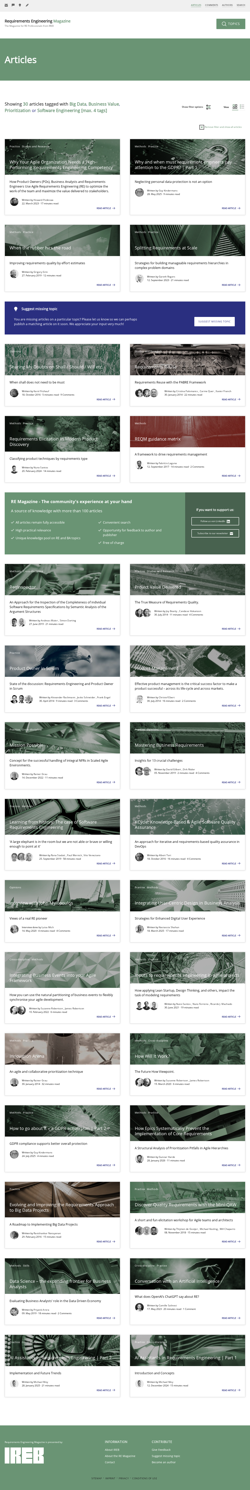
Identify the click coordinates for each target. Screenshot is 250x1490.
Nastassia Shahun (169, 927)
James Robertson (74, 1008)
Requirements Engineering (38, 23)
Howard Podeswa (43, 200)
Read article (104, 208)
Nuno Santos (41, 467)
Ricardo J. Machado (221, 1004)
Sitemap (96, 1478)
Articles (196, 5)
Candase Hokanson (190, 611)
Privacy (124, 1478)
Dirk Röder (189, 769)
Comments (211, 5)
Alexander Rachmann (63, 697)
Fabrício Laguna (168, 463)
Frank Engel (103, 697)
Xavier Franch (223, 391)
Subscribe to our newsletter (213, 533)
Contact (110, 1462)
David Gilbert (174, 769)
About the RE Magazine (120, 1456)
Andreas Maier (49, 620)
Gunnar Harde (167, 1157)
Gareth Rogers (167, 276)
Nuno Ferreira (201, 1004)
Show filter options (193, 107)
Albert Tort (165, 855)
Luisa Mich (48, 927)
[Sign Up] (6, 5)
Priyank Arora (41, 1309)
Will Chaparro (227, 1229)
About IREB (112, 1450)
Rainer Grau (40, 774)
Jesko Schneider (86, 697)
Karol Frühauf (41, 391)
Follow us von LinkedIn (213, 521)
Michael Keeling (209, 1229)
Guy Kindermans (168, 190)
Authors (227, 5)
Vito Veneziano (92, 855)
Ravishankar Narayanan (47, 1233)
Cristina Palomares (187, 391)
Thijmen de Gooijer (187, 1229)
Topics (233, 24)
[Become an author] (27, 5)
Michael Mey (41, 1382)
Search (241, 5)
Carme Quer (207, 391)
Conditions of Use (144, 1478)
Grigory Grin (41, 272)
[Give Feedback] (13, 5)
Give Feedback (161, 1450)
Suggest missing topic (214, 321)
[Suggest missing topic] (20, 5)
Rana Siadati (58, 855)
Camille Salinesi (168, 1305)
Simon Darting (68, 620)
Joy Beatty (172, 611)
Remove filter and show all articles (223, 127)
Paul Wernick (74, 855)
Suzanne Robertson (52, 1008)
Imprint (110, 1478)
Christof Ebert (167, 697)
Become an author (164, 1462)
